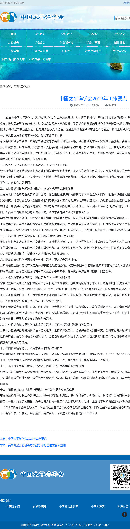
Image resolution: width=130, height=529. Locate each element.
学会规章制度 (40, 51)
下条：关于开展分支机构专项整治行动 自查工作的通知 (33, 445)
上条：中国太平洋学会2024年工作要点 (23, 438)
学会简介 (66, 34)
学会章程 (13, 51)
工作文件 (66, 51)
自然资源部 (39, 506)
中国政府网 (13, 506)
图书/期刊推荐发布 (13, 59)
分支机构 (13, 42)
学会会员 (40, 42)
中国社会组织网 (68, 506)
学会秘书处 (66, 42)
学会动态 (93, 34)
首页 (13, 34)
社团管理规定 (93, 51)
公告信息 (40, 34)
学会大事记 (93, 42)
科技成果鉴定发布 (40, 59)
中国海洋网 (98, 506)
